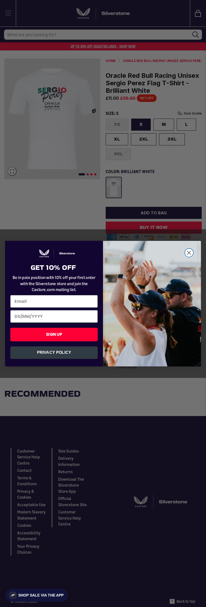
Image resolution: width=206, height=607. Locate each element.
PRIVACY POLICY (54, 352)
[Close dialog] (189, 252)
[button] (36, 595)
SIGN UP (54, 334)
